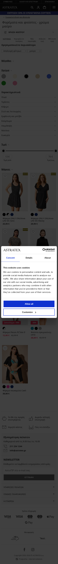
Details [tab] (29, 258)
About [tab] (47, 258)
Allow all (29, 304)
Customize (27, 312)
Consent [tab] (10, 258)
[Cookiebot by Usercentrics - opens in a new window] (42, 250)
